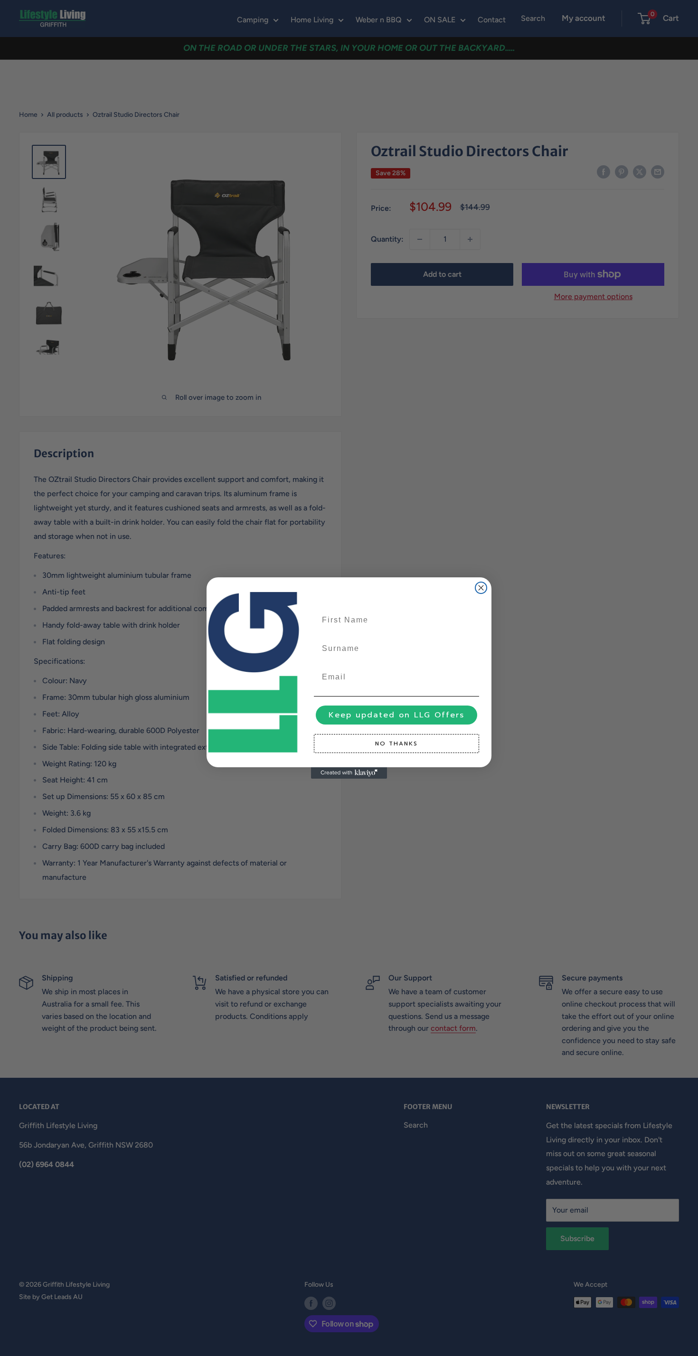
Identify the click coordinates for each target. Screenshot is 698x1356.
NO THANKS (396, 743)
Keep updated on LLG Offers (396, 715)
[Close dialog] (481, 587)
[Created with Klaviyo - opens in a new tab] (349, 773)
